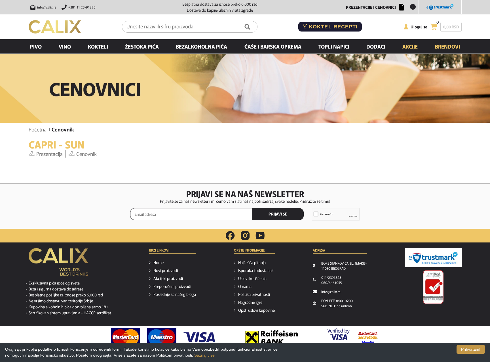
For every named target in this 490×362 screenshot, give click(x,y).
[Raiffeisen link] (271, 337)
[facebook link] (230, 235)
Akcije (410, 46)
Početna (38, 129)
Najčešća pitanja (252, 262)
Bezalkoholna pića (201, 46)
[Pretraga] (247, 26)
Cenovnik (86, 153)
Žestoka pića (142, 46)
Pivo (36, 46)
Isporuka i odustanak (256, 270)
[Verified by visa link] (338, 337)
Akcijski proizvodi (168, 278)
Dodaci (375, 46)
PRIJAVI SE (278, 214)
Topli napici (333, 46)
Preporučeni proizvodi (172, 286)
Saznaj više (204, 355)
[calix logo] (58, 264)
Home (158, 262)
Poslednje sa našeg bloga (174, 294)
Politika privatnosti (254, 294)
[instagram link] (245, 235)
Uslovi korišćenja (252, 278)
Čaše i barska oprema (272, 46)
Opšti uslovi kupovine (256, 310)
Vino (65, 46)
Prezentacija (49, 153)
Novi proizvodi (165, 270)
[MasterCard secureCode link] (368, 337)
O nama (245, 286)
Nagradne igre (250, 302)
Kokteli (98, 46)
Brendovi (447, 46)
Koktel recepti (332, 27)
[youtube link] (260, 235)
